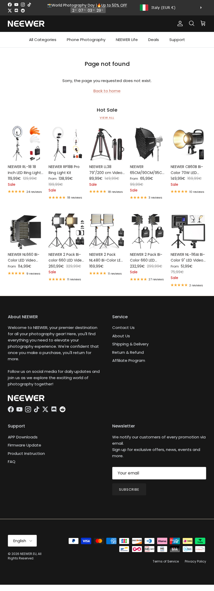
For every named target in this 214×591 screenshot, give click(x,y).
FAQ (11, 461)
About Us (121, 336)
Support (177, 39)
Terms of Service (166, 561)
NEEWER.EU (28, 554)
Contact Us (123, 327)
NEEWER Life (127, 39)
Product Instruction (26, 453)
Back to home (107, 91)
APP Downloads (23, 437)
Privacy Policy (195, 561)
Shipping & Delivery (130, 344)
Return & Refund (128, 352)
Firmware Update (24, 445)
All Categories (42, 39)
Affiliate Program (128, 360)
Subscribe (129, 489)
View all (107, 117)
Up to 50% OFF (114, 5)
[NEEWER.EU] (26, 24)
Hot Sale (107, 110)
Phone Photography (86, 39)
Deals (153, 39)
